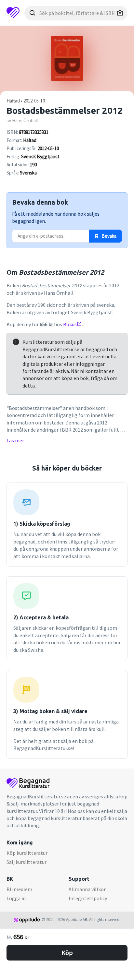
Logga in (16, 898)
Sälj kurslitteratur (27, 862)
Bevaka (108, 236)
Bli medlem (19, 889)
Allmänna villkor (87, 889)
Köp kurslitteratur (27, 853)
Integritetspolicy (88, 898)
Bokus (70, 324)
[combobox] (75, 13)
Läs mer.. (16, 440)
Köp (67, 953)
